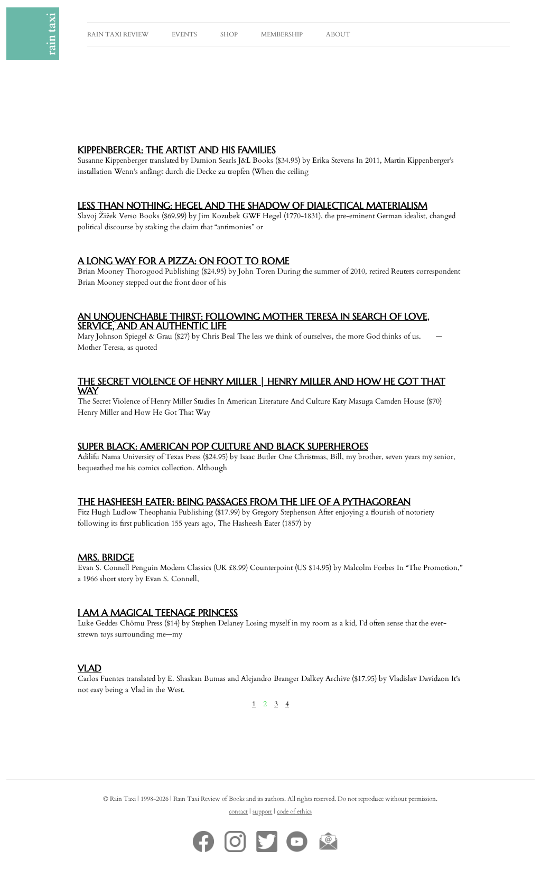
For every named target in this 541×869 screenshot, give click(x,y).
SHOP (229, 34)
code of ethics (294, 811)
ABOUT (338, 34)
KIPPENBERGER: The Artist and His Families (177, 150)
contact (238, 811)
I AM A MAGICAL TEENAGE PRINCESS (158, 612)
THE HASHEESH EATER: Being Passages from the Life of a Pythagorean (244, 502)
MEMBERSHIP (282, 34)
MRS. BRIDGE (106, 557)
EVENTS (184, 34)
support (262, 811)
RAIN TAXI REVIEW (117, 34)
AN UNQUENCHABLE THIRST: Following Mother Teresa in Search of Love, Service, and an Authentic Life (254, 321)
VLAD (89, 668)
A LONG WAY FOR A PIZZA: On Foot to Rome (184, 261)
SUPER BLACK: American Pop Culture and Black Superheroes (223, 446)
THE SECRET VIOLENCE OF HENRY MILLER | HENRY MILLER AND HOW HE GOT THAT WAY (261, 386)
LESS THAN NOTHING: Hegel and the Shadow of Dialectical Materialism (252, 205)
